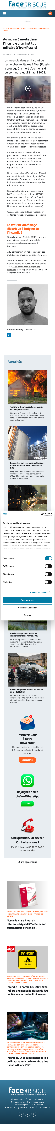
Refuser (27, 615)
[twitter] (21, 1114)
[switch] (48, 566)
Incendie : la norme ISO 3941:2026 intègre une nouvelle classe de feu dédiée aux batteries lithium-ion (27, 990)
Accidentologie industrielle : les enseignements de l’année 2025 (24, 634)
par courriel (29, 850)
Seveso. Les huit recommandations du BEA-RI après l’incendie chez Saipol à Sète (27, 465)
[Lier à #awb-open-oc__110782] (4, 13)
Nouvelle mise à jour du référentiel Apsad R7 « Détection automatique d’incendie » (26, 924)
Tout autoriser (27, 600)
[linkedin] (9, 335)
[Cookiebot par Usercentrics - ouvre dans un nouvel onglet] (41, 514)
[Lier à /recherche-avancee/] (50, 13)
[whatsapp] (33, 1114)
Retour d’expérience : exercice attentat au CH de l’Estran (27, 690)
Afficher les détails (38, 592)
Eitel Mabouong (21, 54)
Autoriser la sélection (27, 608)
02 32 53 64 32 (36, 847)
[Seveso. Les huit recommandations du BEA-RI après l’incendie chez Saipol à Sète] (27, 427)
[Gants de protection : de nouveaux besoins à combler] (27, 486)
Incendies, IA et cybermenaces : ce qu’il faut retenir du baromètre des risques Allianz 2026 (27, 1061)
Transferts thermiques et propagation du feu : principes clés (26, 408)
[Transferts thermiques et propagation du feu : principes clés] (27, 371)
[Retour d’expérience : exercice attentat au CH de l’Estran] (27, 654)
